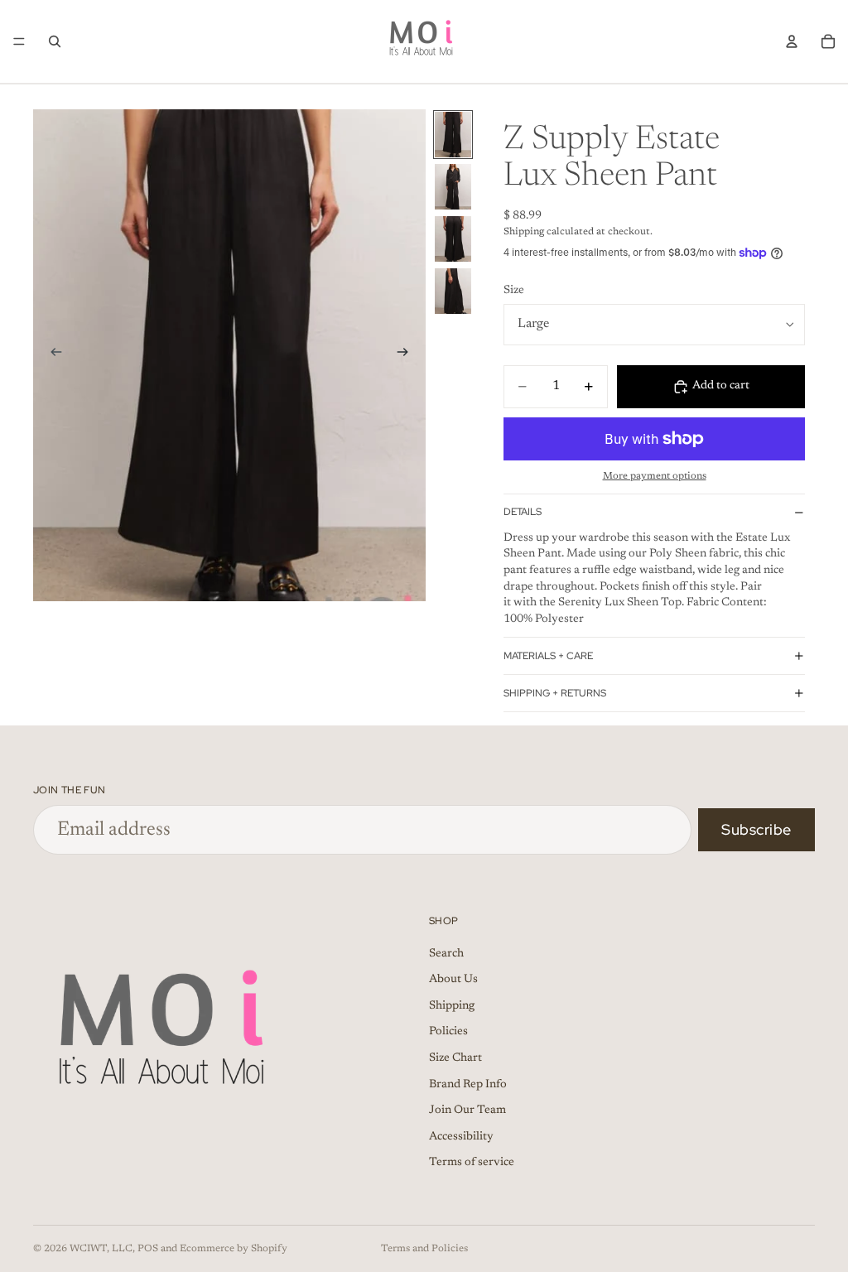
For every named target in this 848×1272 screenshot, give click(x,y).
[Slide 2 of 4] (453, 187)
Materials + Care (548, 655)
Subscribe (756, 829)
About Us (453, 980)
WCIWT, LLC (101, 1249)
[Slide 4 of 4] (453, 291)
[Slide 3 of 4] (453, 239)
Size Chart (455, 1059)
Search (446, 954)
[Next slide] (407, 355)
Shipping (452, 1006)
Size (514, 290)
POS (147, 1249)
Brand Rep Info (468, 1085)
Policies (448, 1032)
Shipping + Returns (555, 693)
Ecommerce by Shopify (233, 1249)
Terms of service (471, 1163)
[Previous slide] (51, 355)
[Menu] (19, 41)
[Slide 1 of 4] (453, 134)
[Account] (791, 41)
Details (523, 511)
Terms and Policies (424, 1249)
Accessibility (461, 1137)
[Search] (54, 41)
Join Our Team (467, 1111)
